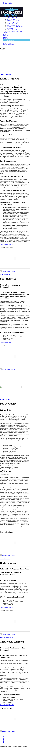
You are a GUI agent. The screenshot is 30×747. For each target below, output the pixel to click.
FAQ (4, 34)
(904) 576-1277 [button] (10, 244)
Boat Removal (12, 29)
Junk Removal (8, 14)
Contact (6, 38)
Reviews (6, 35)
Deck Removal (12, 19)
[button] (11, 387)
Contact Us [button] (3, 244)
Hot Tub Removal (13, 25)
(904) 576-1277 (7, 2)
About (5, 32)
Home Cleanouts (13, 20)
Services (6, 16)
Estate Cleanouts (5, 74)
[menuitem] (16, 2)
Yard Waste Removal (14, 31)
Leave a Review (7, 3)
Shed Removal (12, 23)
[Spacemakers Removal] (15, 9)
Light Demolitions (13, 22)
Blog (5, 37)
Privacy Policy (5, 399)
